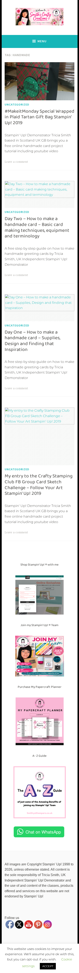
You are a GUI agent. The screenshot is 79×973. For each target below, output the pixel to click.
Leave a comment (16, 162)
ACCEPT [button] (47, 966)
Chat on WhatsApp (43, 832)
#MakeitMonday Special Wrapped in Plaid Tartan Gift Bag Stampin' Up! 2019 (39, 116)
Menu (42, 41)
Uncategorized (17, 104)
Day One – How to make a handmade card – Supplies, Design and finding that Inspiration (32, 340)
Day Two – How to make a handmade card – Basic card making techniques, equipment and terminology (37, 227)
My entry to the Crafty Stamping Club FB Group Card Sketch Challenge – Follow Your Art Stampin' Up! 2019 (38, 484)
